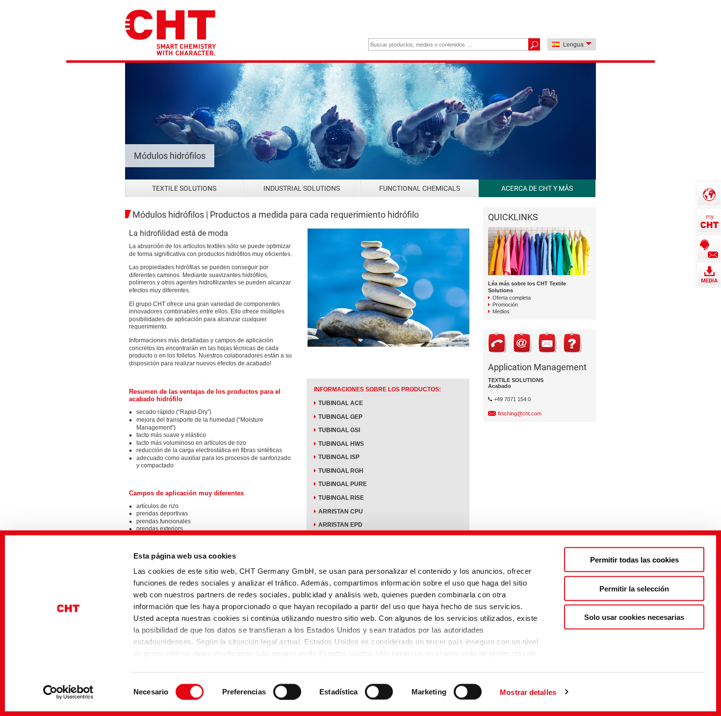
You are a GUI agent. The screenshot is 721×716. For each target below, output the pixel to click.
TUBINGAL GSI (339, 430)
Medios (501, 311)
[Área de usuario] (708, 220)
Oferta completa (511, 298)
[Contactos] (708, 247)
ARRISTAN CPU (340, 511)
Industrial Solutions (301, 188)
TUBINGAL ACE (340, 403)
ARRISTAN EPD (340, 524)
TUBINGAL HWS (341, 443)
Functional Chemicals (419, 188)
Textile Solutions (184, 188)
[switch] (287, 691)
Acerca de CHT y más (537, 188)
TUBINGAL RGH (340, 470)
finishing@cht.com (519, 413)
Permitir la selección (634, 588)
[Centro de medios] (708, 274)
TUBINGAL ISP (339, 457)
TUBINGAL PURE (342, 484)
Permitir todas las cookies (634, 560)
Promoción (505, 304)
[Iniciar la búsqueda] (534, 44)
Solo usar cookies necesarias (634, 617)
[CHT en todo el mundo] (708, 193)
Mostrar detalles (528, 692)
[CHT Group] (170, 33)
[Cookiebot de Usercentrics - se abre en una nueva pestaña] (68, 692)
